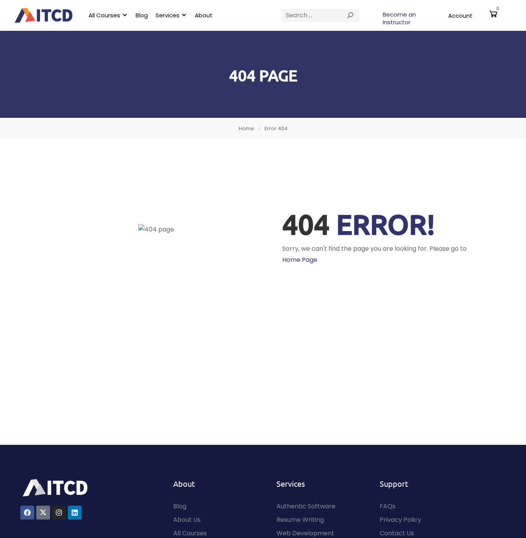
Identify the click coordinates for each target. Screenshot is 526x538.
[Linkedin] (75, 513)
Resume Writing (300, 519)
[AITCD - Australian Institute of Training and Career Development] (43, 15)
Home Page (299, 259)
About (204, 15)
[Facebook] (27, 513)
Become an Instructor (399, 18)
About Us (187, 519)
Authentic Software (305, 506)
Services (167, 15)
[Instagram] (59, 513)
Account (460, 15)
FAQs (387, 506)
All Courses (104, 15)
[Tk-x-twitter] (43, 513)
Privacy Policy (400, 519)
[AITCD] (55, 487)
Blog (142, 15)
